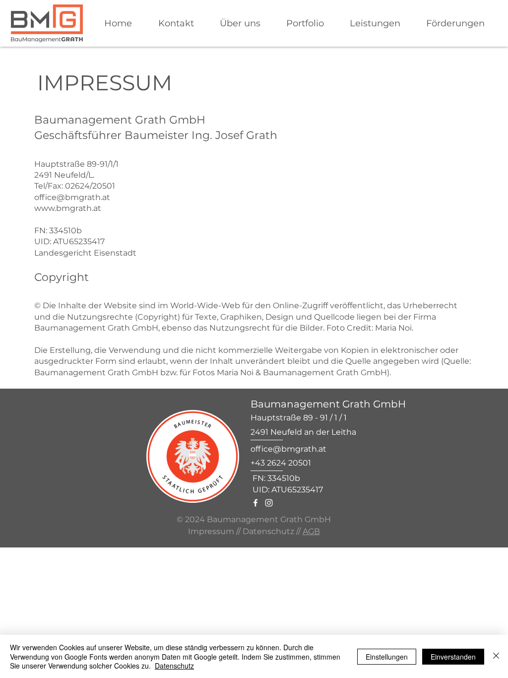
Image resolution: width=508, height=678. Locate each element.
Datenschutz (268, 531)
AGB (311, 531)
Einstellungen (387, 657)
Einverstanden (453, 657)
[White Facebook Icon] (255, 503)
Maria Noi (393, 328)
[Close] (496, 656)
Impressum (211, 531)
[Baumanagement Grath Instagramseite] (269, 503)
